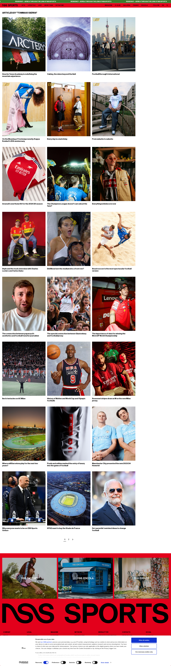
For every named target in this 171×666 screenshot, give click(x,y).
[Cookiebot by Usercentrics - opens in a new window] (23, 662)
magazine (108, 5)
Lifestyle (32, 5)
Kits (23, 5)
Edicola (144, 5)
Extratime (60, 5)
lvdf (40, 5)
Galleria (126, 5)
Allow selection (144, 646)
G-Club (118, 5)
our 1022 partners (46, 642)
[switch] (63, 662)
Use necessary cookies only (144, 652)
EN (163, 5)
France (136, 5)
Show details (105, 662)
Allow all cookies (144, 640)
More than (49, 5)
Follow (156, 5)
